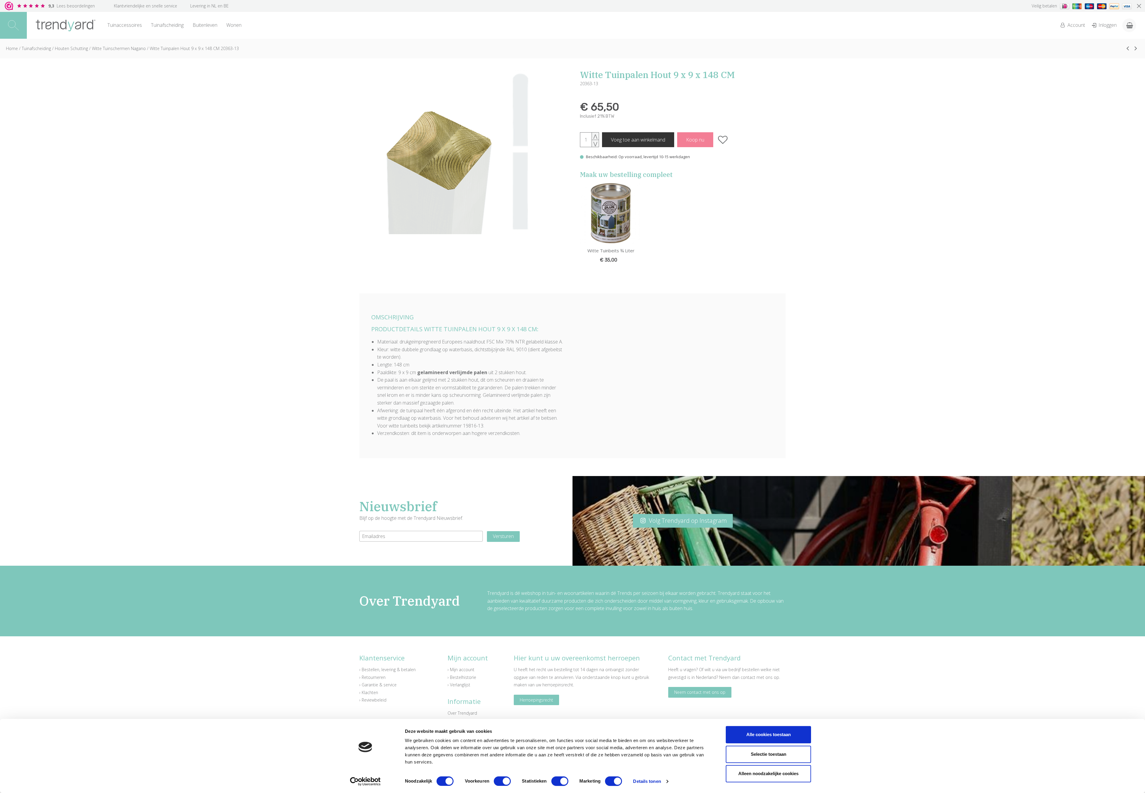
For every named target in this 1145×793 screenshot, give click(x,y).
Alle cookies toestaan (768, 734)
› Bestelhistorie (462, 677)
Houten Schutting (71, 48)
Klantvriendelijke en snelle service (145, 6)
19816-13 (473, 425)
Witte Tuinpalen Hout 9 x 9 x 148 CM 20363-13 (194, 48)
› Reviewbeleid (372, 700)
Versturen (503, 536)
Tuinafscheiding (167, 25)
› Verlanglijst (459, 685)
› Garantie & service (378, 685)
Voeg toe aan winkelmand (638, 139)
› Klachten (368, 692)
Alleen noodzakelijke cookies (768, 773)
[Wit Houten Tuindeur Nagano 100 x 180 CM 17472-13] (1127, 48)
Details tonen (647, 781)
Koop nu (695, 139)
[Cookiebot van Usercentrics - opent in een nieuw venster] (365, 781)
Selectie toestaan (768, 754)
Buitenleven (205, 25)
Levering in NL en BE (209, 6)
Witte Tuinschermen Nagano (119, 48)
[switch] (502, 781)
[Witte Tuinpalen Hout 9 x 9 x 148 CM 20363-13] (462, 152)
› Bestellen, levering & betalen (387, 669)
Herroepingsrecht (536, 700)
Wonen (234, 25)
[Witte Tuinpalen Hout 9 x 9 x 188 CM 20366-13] (1135, 48)
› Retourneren (372, 677)
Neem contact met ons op (699, 692)
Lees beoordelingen (71, 6)
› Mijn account (461, 669)
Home (12, 48)
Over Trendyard (462, 713)
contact (748, 677)
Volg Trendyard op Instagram (687, 521)
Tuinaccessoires (124, 25)
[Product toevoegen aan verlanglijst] (723, 139)
